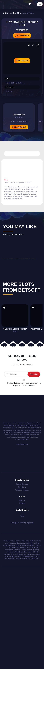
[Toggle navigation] (40, 4)
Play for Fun (22, 61)
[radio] (17, 30)
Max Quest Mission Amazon (15, 329)
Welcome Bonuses (22, 490)
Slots (19, 13)
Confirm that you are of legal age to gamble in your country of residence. (24, 384)
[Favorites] (30, 4)
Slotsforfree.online (9, 13)
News (22, 516)
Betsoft (9, 91)
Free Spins (22, 487)
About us (22, 500)
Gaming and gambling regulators (22, 523)
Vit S (6, 180)
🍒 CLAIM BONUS (22, 36)
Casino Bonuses (22, 484)
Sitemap (22, 503)
